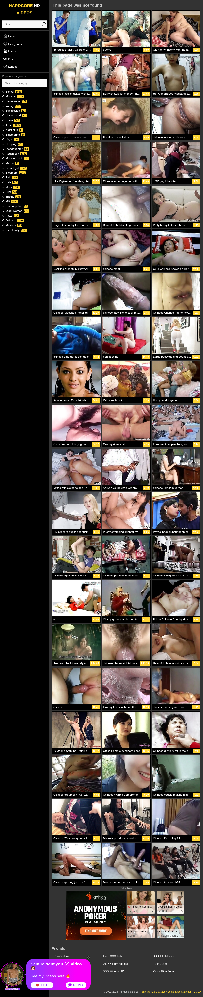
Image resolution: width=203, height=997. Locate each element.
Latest (11, 51)
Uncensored (16, 115)
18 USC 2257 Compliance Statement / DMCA (176, 991)
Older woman (16, 210)
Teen (12, 125)
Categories (14, 44)
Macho (12, 163)
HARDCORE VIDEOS (24, 9)
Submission (15, 110)
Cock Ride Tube (163, 971)
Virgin (12, 139)
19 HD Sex (160, 963)
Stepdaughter (17, 148)
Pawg (11, 215)
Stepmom (15, 172)
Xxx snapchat (16, 206)
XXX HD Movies (164, 956)
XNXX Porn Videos (115, 963)
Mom (12, 187)
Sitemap (146, 991)
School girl (15, 168)
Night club (14, 129)
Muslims (13, 225)
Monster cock (16, 158)
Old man (14, 220)
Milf (11, 201)
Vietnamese (15, 101)
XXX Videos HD (113, 971)
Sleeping (13, 144)
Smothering (15, 134)
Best (10, 59)
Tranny (12, 196)
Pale (11, 182)
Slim (11, 191)
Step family (16, 230)
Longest (12, 66)
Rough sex (15, 153)
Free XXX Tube (113, 956)
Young (13, 106)
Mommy (14, 96)
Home (11, 36)
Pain (11, 177)
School (13, 91)
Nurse (12, 120)
